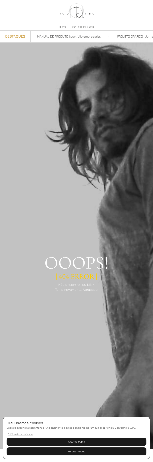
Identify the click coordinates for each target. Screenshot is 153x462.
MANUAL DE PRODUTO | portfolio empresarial (63, 36)
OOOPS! (76, 263)
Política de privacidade (20, 434)
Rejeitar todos (76, 451)
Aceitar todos (76, 441)
